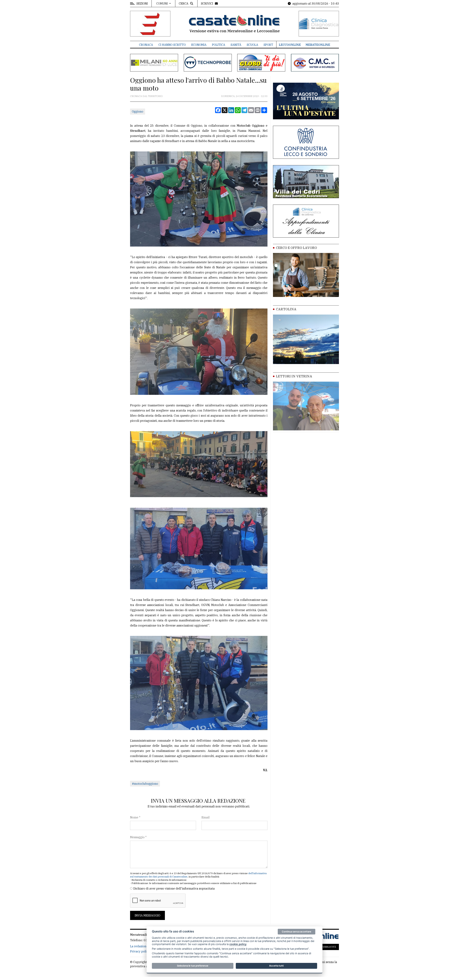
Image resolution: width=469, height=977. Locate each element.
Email (206, 817)
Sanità (236, 45)
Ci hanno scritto (172, 45)
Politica (218, 45)
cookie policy (237, 944)
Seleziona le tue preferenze (192, 965)
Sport (268, 45)
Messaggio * (138, 837)
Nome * (135, 817)
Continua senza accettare (296, 931)
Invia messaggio (147, 915)
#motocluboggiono (145, 783)
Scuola (252, 45)
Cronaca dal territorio (146, 96)
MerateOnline (318, 45)
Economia (198, 45)
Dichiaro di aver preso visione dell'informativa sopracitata (174, 888)
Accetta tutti (276, 965)
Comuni (162, 3)
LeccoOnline (290, 45)
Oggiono (137, 111)
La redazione (139, 946)
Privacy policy (140, 951)
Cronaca (146, 45)
